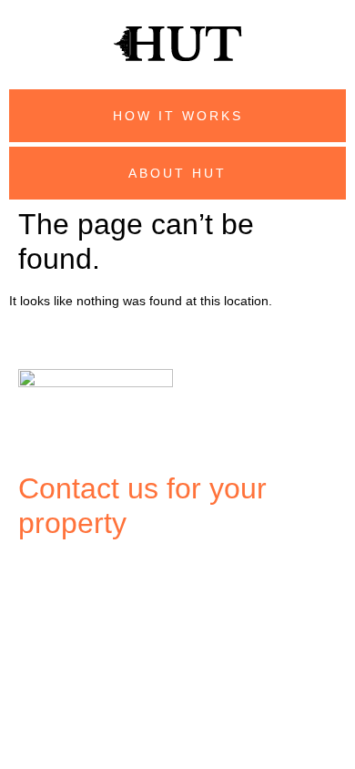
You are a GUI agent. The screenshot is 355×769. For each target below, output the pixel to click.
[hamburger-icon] (38, 573)
